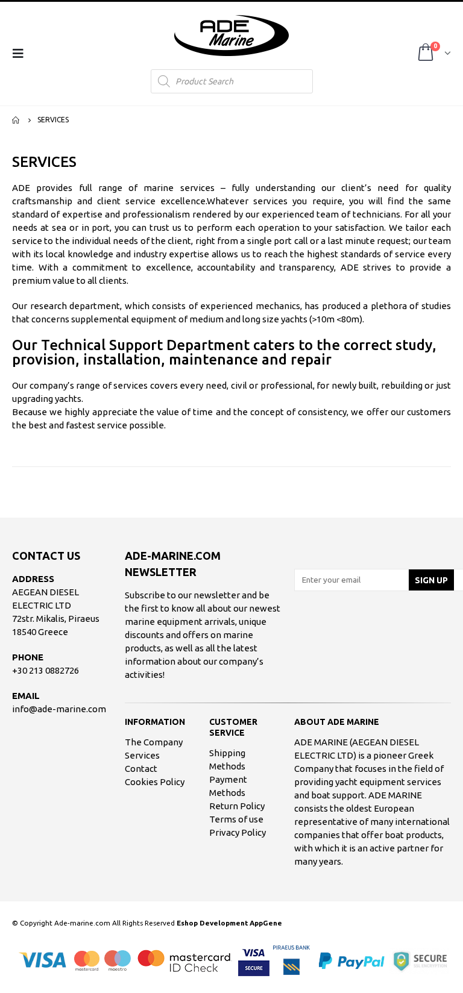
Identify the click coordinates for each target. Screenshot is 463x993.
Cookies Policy (154, 782)
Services (142, 755)
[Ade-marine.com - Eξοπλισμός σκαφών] (231, 35)
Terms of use (236, 819)
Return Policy (237, 806)
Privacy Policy (237, 832)
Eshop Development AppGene (229, 923)
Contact (141, 768)
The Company (154, 742)
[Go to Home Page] (16, 120)
